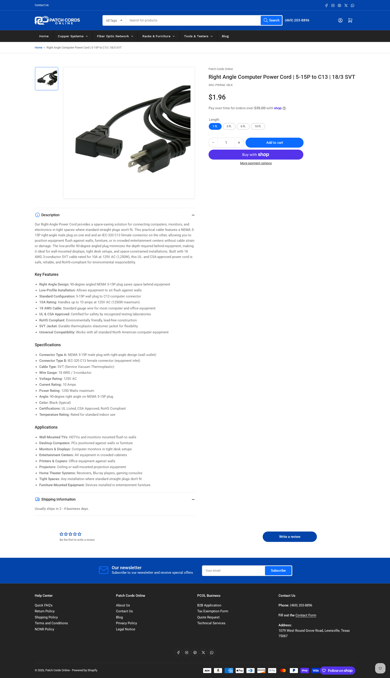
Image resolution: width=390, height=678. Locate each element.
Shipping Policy (46, 617)
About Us (123, 605)
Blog (119, 617)
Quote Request (208, 617)
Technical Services (211, 623)
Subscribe (278, 571)
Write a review (289, 537)
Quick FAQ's (44, 605)
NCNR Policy (44, 629)
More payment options (256, 163)
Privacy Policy (126, 623)
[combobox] (204, 20)
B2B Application (209, 605)
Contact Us (42, 5)
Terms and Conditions (51, 623)
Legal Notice (125, 629)
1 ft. (215, 126)
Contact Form (305, 615)
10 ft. (258, 126)
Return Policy (45, 611)
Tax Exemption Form (212, 611)
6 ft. (243, 126)
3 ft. (229, 126)
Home (38, 47)
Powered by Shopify (84, 670)
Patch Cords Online (221, 69)
